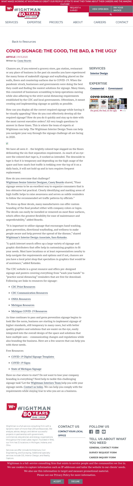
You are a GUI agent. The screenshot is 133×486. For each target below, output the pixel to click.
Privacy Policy (62, 475)
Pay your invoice (118, 9)
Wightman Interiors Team (46, 383)
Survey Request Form (103, 452)
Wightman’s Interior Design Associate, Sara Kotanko (36, 237)
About (78, 22)
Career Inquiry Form (102, 457)
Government (115, 88)
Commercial (97, 88)
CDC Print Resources (23, 286)
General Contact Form (104, 447)
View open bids (100, 9)
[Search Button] (111, 14)
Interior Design (99, 73)
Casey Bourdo (24, 60)
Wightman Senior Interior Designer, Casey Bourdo (35, 182)
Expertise (34, 22)
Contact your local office (70, 433)
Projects (56, 22)
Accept (57, 481)
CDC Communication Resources (29, 293)
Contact (122, 22)
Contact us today (33, 387)
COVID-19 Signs (20, 362)
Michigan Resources (22, 305)
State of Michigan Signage (26, 369)
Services (11, 22)
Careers (100, 22)
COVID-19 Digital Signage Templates (33, 356)
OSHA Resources (21, 299)
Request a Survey (75, 9)
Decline (75, 481)
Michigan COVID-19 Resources (29, 311)
